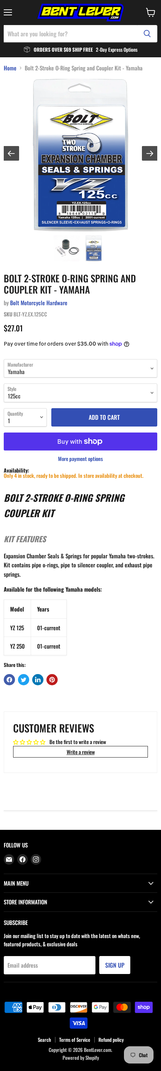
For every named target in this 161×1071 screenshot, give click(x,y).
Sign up (114, 965)
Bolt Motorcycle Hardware (38, 302)
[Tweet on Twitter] (23, 679)
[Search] (147, 33)
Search (44, 1039)
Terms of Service (74, 1039)
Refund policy (111, 1039)
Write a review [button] (81, 752)
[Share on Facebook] (9, 679)
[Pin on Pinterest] (52, 679)
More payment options (80, 459)
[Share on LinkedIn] (37, 679)
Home (10, 68)
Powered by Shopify (81, 1057)
